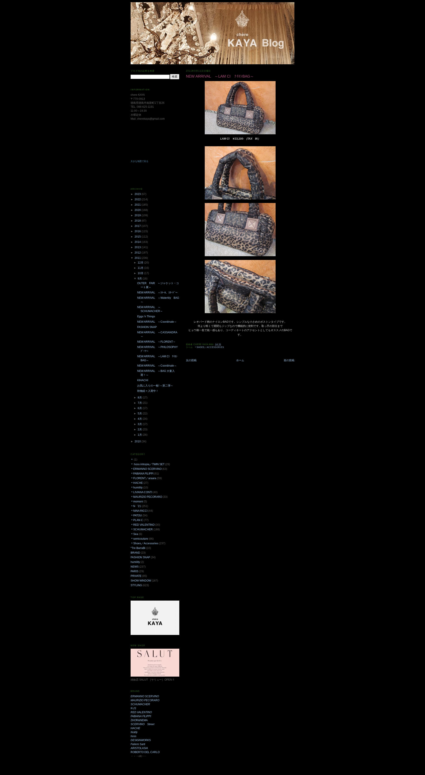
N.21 (133, 708)
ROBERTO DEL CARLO (145, 752)
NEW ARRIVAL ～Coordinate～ (157, 321)
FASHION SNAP (147, 327)
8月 (140, 397)
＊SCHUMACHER (142, 529)
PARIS (134, 571)
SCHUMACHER (140, 704)
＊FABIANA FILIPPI (142, 473)
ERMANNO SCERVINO (145, 696)
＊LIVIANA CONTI (141, 492)
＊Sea (134, 534)
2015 (138, 236)
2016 (138, 231)
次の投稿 (191, 360)
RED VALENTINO (141, 712)
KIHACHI (142, 380)
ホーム (240, 360)
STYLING (136, 585)
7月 (140, 402)
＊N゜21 (136, 506)
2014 (138, 242)
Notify (134, 732)
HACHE (135, 728)
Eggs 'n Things (146, 316)
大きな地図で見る (139, 161)
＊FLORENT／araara (143, 478)
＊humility (137, 487)
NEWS (135, 566)
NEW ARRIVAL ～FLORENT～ (156, 341)
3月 (140, 424)
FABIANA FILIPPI (141, 716)
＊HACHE (137, 482)
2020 (138, 210)
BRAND (135, 552)
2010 (138, 441)
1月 (140, 434)
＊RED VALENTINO (143, 524)
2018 (138, 220)
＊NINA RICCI (139, 510)
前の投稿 (289, 360)
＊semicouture (139, 538)
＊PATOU (136, 515)
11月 (141, 267)
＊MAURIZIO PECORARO (146, 496)
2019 (138, 215)
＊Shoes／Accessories (209, 347)
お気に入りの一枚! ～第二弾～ (155, 385)
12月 (141, 262)
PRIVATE (136, 576)
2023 (138, 194)
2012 (138, 252)
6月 (140, 408)
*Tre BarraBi (138, 548)
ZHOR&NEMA (139, 720)
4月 (140, 418)
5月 (140, 413)
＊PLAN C (137, 520)
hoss (133, 736)
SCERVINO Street (142, 724)
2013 (138, 247)
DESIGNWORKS (141, 740)
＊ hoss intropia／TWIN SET (147, 464)
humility (135, 562)
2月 (140, 429)
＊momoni (137, 501)
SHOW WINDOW (141, 580)
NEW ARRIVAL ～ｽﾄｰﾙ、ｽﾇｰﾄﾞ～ (157, 292)
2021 (138, 204)
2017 (138, 226)
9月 (140, 278)
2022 (138, 199)
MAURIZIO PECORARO (145, 700)
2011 (138, 258)
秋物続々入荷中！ (147, 390)
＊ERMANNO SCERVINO (146, 468)
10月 (141, 273)
